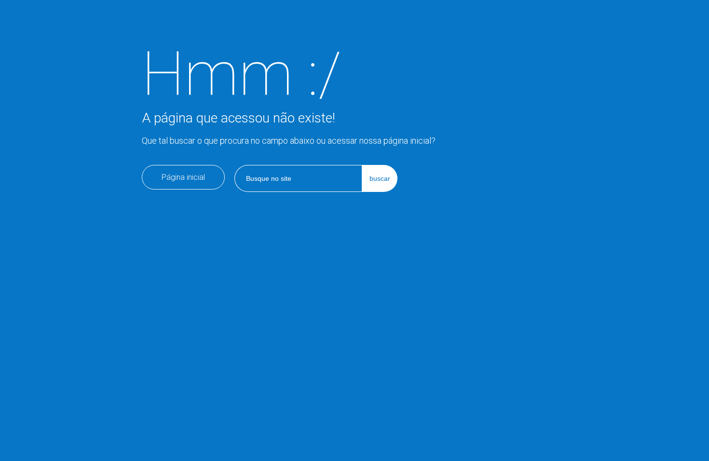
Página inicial (183, 177)
